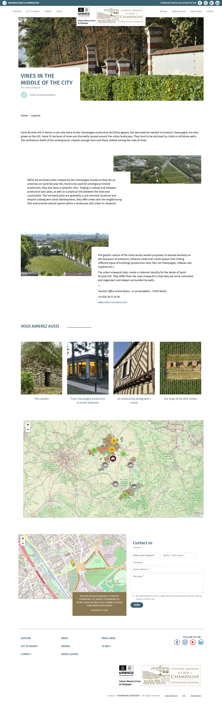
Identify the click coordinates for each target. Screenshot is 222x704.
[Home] (110, 16)
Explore (17, 11)
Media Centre (179, 11)
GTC (184, 695)
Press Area (196, 11)
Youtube (211, 3)
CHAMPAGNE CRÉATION (128, 695)
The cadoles (41, 398)
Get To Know (32, 11)
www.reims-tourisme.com (112, 302)
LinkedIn (217, 3)
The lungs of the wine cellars (180, 398)
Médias (163, 11)
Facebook (200, 3)
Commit (48, 11)
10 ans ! (210, 11)
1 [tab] (157, 181)
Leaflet (183, 516)
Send (137, 604)
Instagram (206, 3)
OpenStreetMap (191, 516)
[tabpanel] (157, 169)
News (59, 11)
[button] (130, 465)
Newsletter (196, 695)
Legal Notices (171, 695)
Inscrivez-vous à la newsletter (23, 3)
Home (24, 115)
